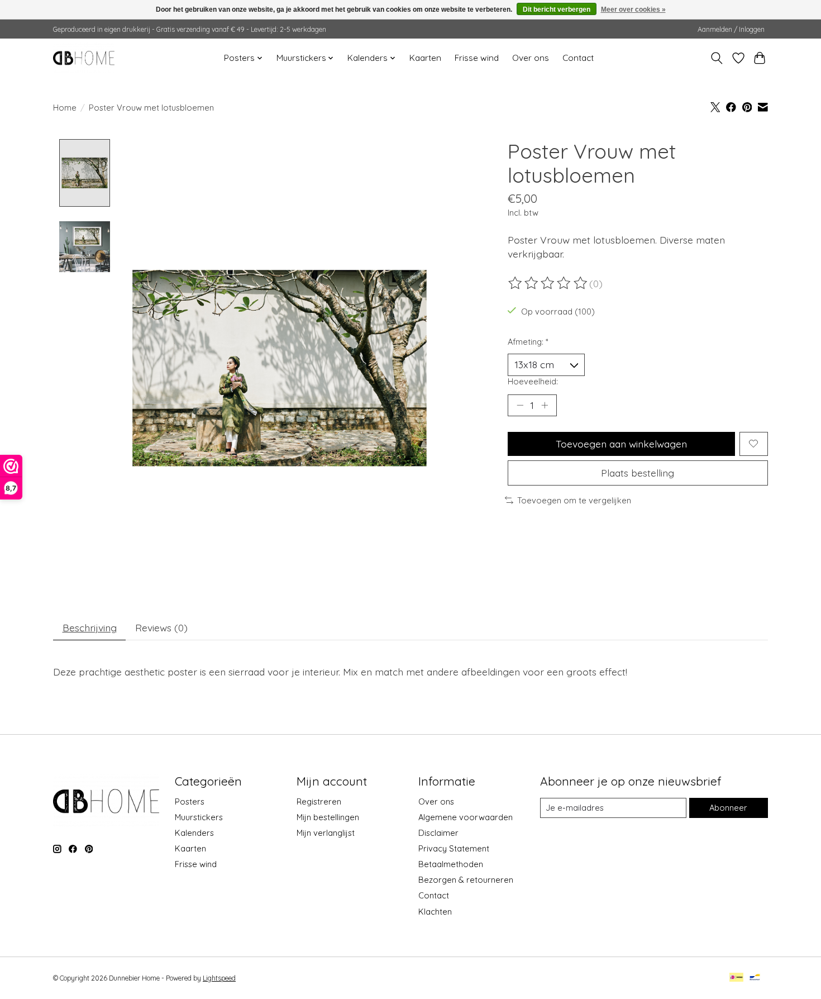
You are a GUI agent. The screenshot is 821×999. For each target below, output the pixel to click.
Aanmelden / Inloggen (731, 29)
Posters (189, 801)
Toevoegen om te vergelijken (574, 500)
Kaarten (425, 58)
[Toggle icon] (717, 58)
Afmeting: (528, 341)
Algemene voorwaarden (465, 817)
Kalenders (194, 832)
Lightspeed (219, 978)
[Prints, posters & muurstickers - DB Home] (83, 57)
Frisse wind (477, 58)
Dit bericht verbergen (556, 9)
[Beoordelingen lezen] (548, 283)
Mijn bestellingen (328, 817)
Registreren (319, 801)
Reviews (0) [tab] (161, 627)
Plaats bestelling (637, 473)
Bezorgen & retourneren (465, 879)
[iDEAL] (736, 978)
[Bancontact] (755, 978)
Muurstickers (199, 817)
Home (65, 107)
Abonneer (728, 807)
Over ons (530, 58)
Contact (578, 58)
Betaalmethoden (450, 864)
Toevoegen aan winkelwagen (621, 443)
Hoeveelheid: (533, 381)
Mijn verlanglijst (326, 832)
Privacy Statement (453, 848)
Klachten (435, 911)
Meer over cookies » (633, 9)
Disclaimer (438, 832)
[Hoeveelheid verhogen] (544, 405)
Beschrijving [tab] (90, 627)
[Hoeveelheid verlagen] (520, 405)
